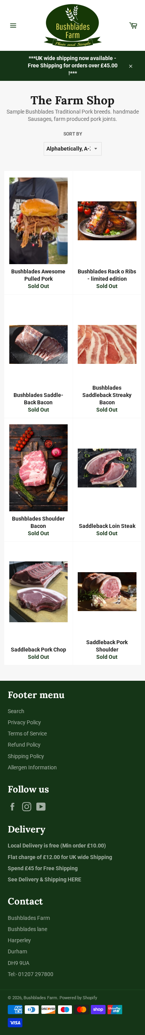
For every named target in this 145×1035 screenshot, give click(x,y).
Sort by (72, 134)
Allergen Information (32, 767)
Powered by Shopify (78, 997)
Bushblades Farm (40, 997)
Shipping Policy (26, 756)
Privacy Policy (24, 722)
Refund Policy (24, 745)
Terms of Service (27, 733)
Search (16, 711)
